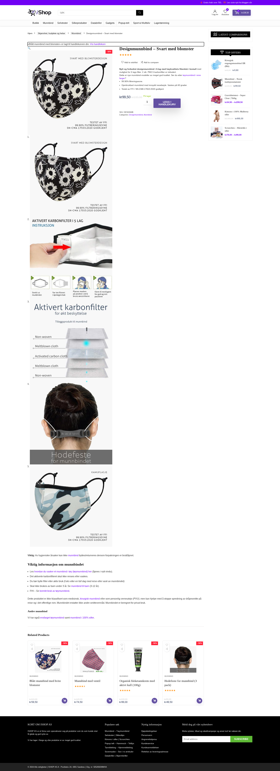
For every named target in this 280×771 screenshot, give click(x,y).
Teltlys (131, 743)
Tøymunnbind (122, 731)
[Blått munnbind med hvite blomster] (48, 659)
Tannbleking (110, 747)
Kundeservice (147, 743)
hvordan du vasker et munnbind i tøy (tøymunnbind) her (63, 571)
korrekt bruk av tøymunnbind (54, 591)
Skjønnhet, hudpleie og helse (51, 33)
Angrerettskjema (149, 739)
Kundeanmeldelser (150, 747)
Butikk (35, 23)
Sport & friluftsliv (141, 23)
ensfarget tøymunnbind (52, 617)
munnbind (73, 555)
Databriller (96, 23)
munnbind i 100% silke (82, 617)
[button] (29, 48)
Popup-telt (123, 23)
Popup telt (109, 743)
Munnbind (48, 23)
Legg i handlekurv (167, 103)
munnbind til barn (80, 586)
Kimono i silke (111, 739)
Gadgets (110, 23)
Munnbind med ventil (87, 680)
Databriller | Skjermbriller (116, 756)
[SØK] (139, 13)
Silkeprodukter (79, 23)
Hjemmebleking (125, 747)
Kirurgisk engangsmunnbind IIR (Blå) (235, 63)
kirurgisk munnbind (90, 598)
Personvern (146, 735)
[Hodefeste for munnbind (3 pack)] (183, 659)
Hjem (30, 33)
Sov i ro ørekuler (125, 751)
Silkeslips (120, 735)
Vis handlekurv (98, 44)
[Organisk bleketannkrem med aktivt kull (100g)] (138, 659)
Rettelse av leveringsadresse (154, 751)
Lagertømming (161, 23)
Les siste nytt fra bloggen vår (239, 2)
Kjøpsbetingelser (149, 731)
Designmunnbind (136, 115)
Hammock (121, 743)
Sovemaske (110, 751)
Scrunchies (124, 739)
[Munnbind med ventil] (93, 659)
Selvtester (62, 23)
